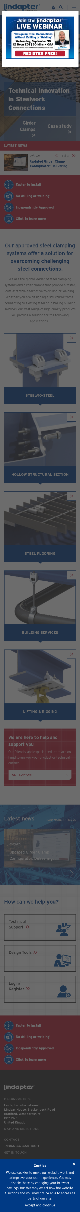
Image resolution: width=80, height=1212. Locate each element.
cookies (22, 1173)
